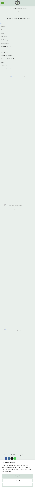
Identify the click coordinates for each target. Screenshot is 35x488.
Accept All (17, 475)
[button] (2, 3)
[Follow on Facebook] (6, 458)
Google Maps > (19, 330)
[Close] (33, 461)
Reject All (17, 484)
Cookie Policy (8, 471)
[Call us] (14, 458)
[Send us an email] (11, 458)
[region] (17, 474)
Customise (17, 480)
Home (9, 8)
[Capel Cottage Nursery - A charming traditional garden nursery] (17, 3)
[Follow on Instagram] (9, 458)
